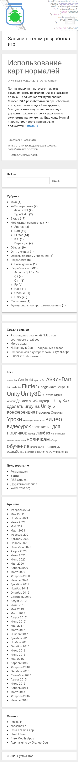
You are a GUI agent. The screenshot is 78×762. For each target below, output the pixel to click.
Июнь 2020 (18, 559)
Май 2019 (17, 609)
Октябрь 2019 (20, 592)
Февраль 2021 (20, 534)
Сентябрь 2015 (21, 675)
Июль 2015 (18, 683)
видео (53, 418)
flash (14, 387)
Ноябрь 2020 (19, 543)
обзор (52, 145)
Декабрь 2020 (20, 538)
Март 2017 (18, 630)
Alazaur (52, 80)
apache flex (39, 380)
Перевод (43, 412)
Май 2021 (17, 526)
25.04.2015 (31, 80)
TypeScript (21, 214)
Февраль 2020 (20, 576)
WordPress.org (20, 488)
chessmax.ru (19, 726)
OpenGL (20, 293)
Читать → (31, 126)
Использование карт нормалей (35, 66)
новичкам (38, 439)
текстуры (32, 149)
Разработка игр (21, 268)
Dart (17, 231)
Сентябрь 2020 (21, 547)
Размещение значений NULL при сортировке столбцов (33, 337)
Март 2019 (18, 613)
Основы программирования (30, 255)
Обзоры (16, 247)
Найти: (12, 174)
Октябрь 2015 (20, 671)
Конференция (21, 412)
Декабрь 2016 (20, 638)
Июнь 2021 (18, 522)
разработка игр (17, 149)
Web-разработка (22, 206)
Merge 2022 (19, 343)
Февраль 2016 (20, 667)
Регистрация (19, 471)
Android (19, 226)
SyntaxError (25, 756)
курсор (31, 433)
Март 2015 (18, 692)
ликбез (43, 433)
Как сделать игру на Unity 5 (38, 403)
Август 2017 (19, 617)
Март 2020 (18, 572)
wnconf (11, 401)
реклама (29, 451)
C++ (17, 280)
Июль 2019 (18, 605)
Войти (15, 475)
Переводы (21, 243)
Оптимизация (20, 251)
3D (15, 145)
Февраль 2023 (20, 510)
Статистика (18, 301)
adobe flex (12, 380)
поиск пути (37, 447)
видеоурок (19, 426)
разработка (15, 451)
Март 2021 (18, 530)
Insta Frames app (22, 730)
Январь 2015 (19, 700)
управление (60, 452)
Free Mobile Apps (22, 738)
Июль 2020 (18, 555)
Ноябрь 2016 (19, 642)
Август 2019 (19, 601)
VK (43, 394)
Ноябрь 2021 (19, 518)
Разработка (30, 140)
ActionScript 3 (23, 272)
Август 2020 (19, 551)
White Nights (54, 395)
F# (16, 284)
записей (19, 480)
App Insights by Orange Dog (29, 742)
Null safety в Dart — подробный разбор (37, 348)
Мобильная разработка (26, 222)
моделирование (38, 145)
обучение (18, 445)
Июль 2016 (18, 650)
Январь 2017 (19, 634)
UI (67, 386)
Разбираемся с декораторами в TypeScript (40, 352)
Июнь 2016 (18, 654)
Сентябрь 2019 (21, 596)
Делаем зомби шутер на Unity (39, 400)
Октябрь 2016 (20, 646)
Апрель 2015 (19, 687)
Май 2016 (17, 658)
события (40, 452)
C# (16, 276)
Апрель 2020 (19, 567)
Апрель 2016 (19, 663)
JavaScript (21, 210)
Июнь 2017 (18, 621)
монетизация (58, 433)
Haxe (17, 289)
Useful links (18, 734)
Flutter (18, 235)
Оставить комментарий (24, 154)
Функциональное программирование (36, 305)
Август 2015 (19, 679)
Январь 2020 (19, 580)
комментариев (24, 484)
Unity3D (23, 145)
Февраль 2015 (20, 696)
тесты (49, 451)
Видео (15, 218)
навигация (20, 440)
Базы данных (23, 264)
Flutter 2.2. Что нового (26, 356)
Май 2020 (17, 563)
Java (14, 202)
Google (43, 386)
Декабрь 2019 (20, 584)
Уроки (14, 419)
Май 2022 (17, 514)
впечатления (41, 426)
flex (19, 387)
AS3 (50, 379)
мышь (10, 440)
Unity (17, 297)
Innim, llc (16, 722)
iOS (16, 239)
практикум (53, 446)
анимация (39, 420)
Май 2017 (17, 625)
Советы (57, 412)
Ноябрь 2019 (19, 588)
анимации (28, 420)
